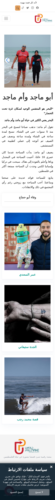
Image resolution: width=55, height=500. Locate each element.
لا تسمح (39, 492)
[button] (32, 84)
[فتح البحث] (17, 8)
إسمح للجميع (16, 492)
